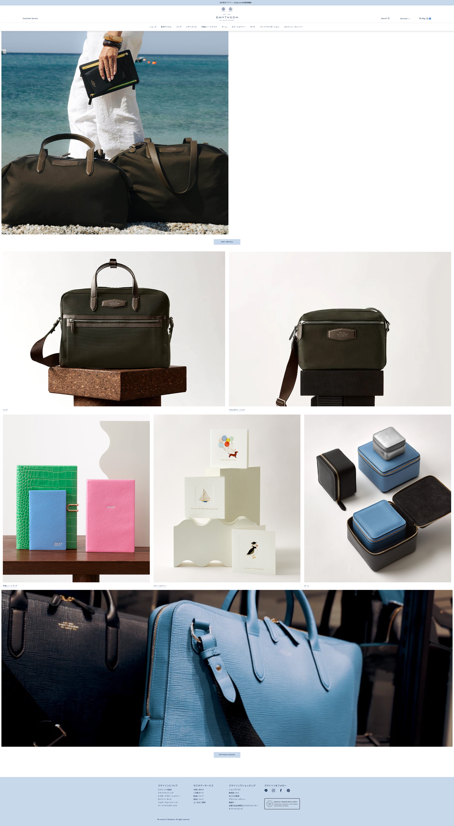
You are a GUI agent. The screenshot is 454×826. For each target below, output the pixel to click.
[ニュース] (153, 29)
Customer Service (30, 18)
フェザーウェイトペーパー (168, 802)
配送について (198, 796)
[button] (384, 18)
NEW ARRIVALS (227, 242)
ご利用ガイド (198, 793)
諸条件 (231, 802)
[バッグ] (179, 29)
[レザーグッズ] (192, 29)
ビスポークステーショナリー (169, 796)
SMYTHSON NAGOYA (227, 755)
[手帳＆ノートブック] (210, 29)
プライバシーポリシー (237, 799)
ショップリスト (235, 790)
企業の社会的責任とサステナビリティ (243, 806)
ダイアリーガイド (165, 799)
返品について (198, 799)
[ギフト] (253, 29)
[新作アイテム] (166, 29)
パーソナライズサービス (167, 806)
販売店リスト (234, 793)
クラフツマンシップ (165, 793)
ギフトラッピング (236, 809)
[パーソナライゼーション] (270, 29)
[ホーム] (225, 29)
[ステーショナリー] (239, 29)
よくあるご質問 (199, 802)
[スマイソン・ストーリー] (294, 29)
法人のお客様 (234, 796)
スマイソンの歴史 (165, 790)
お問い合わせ (198, 790)
